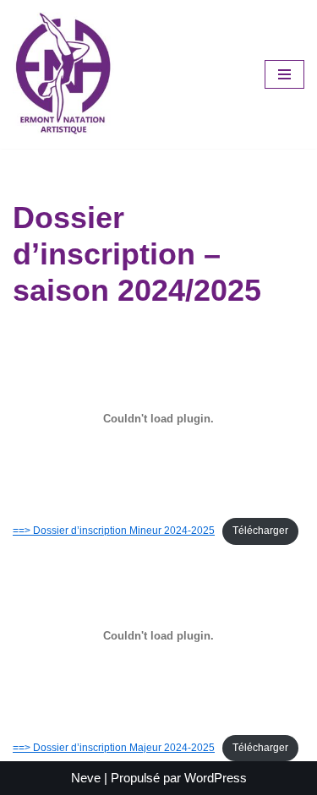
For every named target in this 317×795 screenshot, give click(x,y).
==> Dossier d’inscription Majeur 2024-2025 (114, 748)
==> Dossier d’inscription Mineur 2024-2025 (114, 530)
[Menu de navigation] (284, 74)
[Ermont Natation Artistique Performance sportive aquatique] (63, 74)
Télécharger (260, 530)
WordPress (215, 777)
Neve (86, 777)
